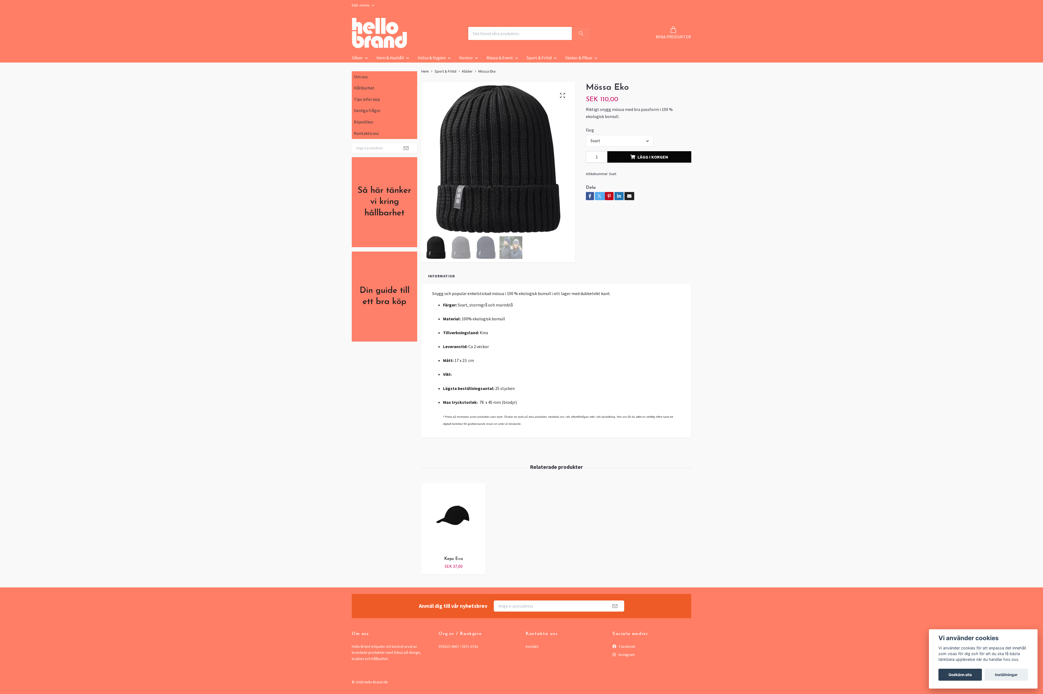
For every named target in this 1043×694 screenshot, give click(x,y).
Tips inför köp (367, 99)
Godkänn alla (960, 675)
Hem (425, 71)
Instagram (626, 654)
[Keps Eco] (453, 517)
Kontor (466, 57)
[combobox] (619, 141)
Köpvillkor (363, 122)
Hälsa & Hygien (432, 57)
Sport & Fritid (539, 57)
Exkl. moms (361, 5)
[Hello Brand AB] (379, 33)
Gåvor (357, 57)
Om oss (361, 76)
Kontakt (532, 646)
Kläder (467, 71)
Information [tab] (441, 276)
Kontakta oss (366, 133)
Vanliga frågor (367, 110)
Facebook (626, 646)
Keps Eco (453, 559)
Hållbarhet (364, 88)
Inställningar (1006, 675)
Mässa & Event (499, 57)
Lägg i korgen (652, 157)
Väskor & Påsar (578, 57)
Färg (590, 130)
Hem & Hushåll (390, 57)
